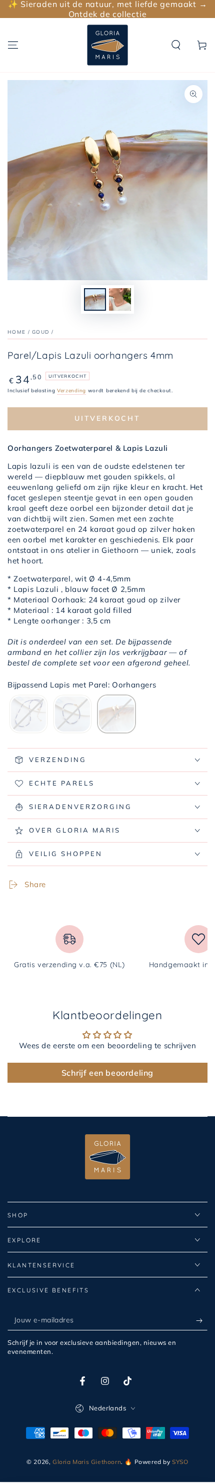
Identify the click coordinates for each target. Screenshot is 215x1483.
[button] (176, 45)
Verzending (71, 390)
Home (17, 332)
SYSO (180, 1461)
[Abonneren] (202, 1320)
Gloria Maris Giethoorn (86, 1461)
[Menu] (13, 45)
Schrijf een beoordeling (108, 1073)
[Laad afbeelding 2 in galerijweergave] (120, 299)
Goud (40, 332)
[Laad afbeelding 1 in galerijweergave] (95, 299)
